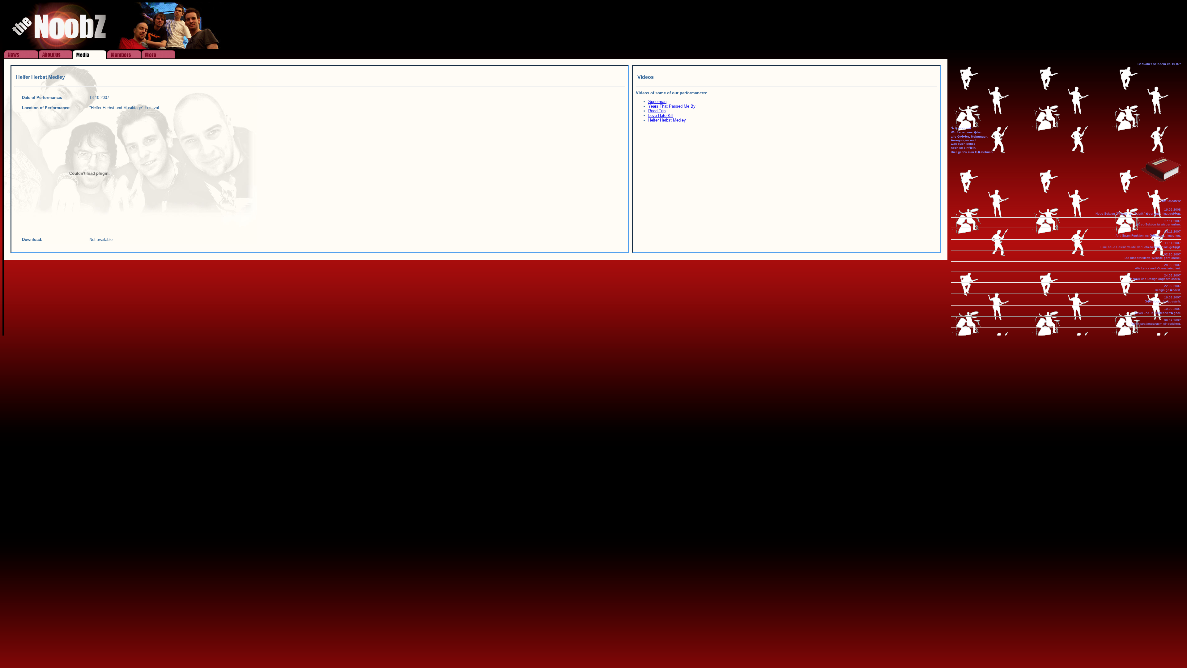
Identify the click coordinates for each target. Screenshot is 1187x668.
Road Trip (657, 111)
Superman (657, 101)
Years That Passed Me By (672, 106)
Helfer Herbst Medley (667, 120)
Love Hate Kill (660, 115)
